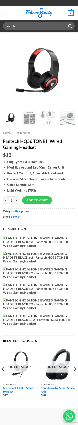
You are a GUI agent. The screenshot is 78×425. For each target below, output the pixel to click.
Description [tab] (14, 229)
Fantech (15, 216)
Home (7, 132)
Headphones (22, 132)
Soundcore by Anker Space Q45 (58, 389)
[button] (5, 13)
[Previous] (9, 71)
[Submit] (70, 26)
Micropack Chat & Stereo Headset (18, 389)
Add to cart (37, 200)
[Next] (68, 71)
